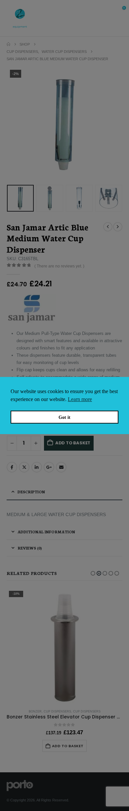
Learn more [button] (80, 399)
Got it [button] (64, 417)
